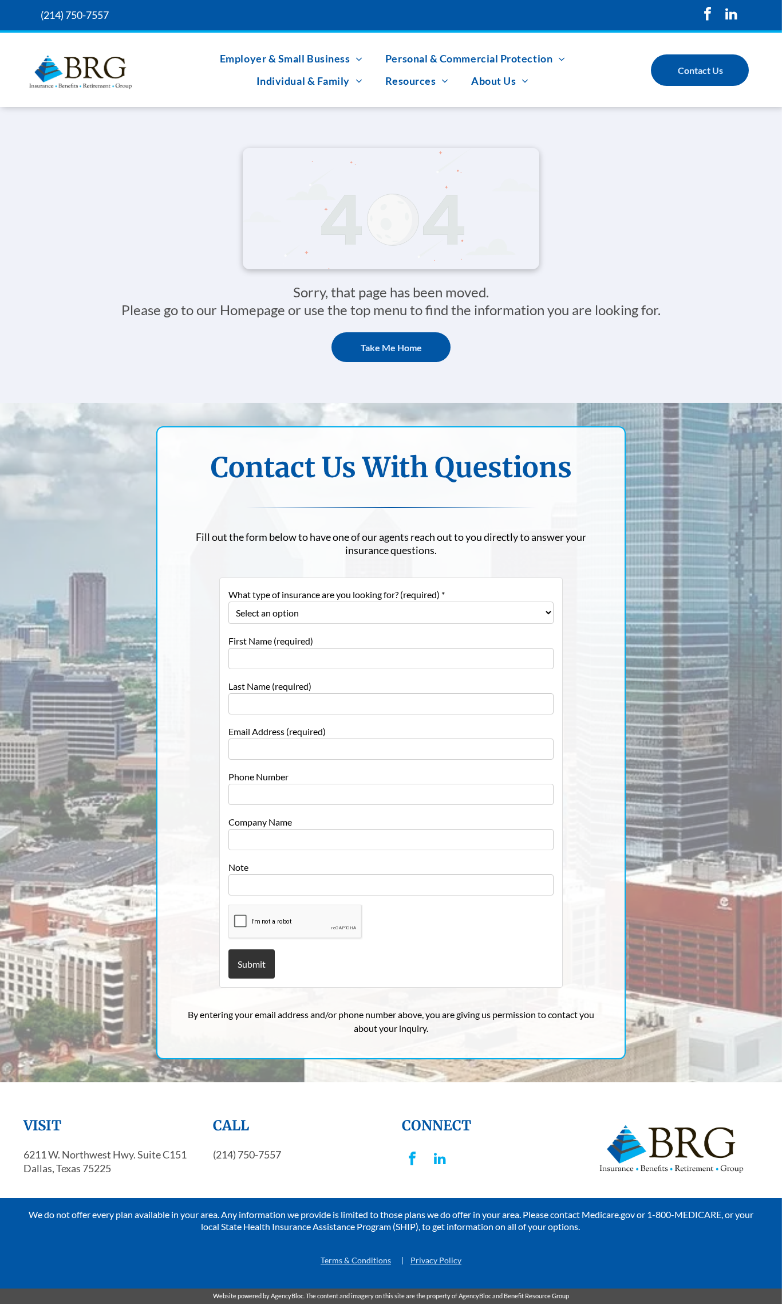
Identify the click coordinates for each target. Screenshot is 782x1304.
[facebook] (707, 15)
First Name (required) (270, 640)
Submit (252, 964)
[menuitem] (291, 59)
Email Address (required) (277, 731)
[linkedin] (731, 15)
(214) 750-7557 (75, 15)
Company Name (260, 821)
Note (238, 867)
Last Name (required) (269, 686)
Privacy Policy (435, 1260)
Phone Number (258, 776)
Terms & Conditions (356, 1260)
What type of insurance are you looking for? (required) (336, 594)
